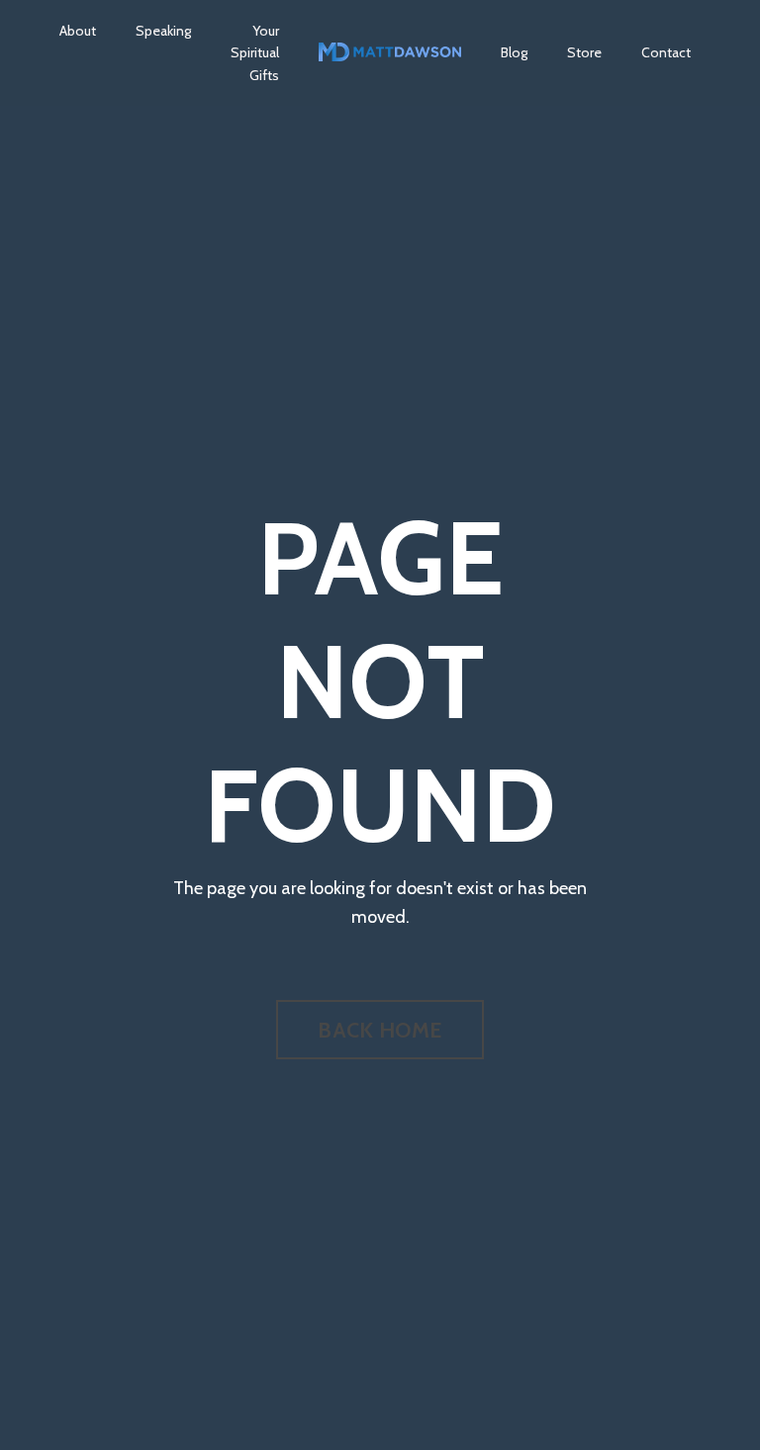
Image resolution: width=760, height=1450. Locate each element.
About (77, 31)
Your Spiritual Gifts (255, 53)
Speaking (163, 31)
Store (584, 52)
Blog (514, 52)
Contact (666, 52)
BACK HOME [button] (379, 1029)
